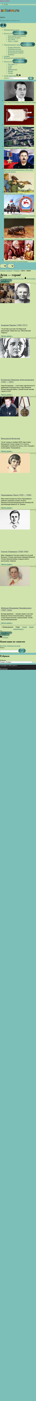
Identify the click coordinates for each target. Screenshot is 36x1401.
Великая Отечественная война (14, 58)
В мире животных (14, 47)
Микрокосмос (12, 69)
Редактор (31, 278)
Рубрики (17, 270)
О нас (6, 4)
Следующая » (18, 629)
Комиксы (11, 54)
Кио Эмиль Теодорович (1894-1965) (16, 102)
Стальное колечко (10, 261)
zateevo (2, 17)
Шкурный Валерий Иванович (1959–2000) (18, 170)
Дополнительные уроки (12, 45)
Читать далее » (7, 336)
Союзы (10, 73)
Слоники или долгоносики (13, 239)
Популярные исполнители (17, 36)
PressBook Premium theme (16, 669)
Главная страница (6, 270)
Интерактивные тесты (11, 30)
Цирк (10, 68)
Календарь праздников (16, 51)
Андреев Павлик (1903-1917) (14, 325)
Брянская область (10, 172)
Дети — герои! (13, 41)
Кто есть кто (8, 33)
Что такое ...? (23, 126)
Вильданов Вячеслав (10, 438)
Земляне (7, 56)
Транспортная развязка (12, 148)
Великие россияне (14, 37)
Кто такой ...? (20, 194)
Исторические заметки (16, 52)
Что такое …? (12, 64)
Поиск (2, 647)
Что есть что (8, 61)
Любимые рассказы (14, 49)
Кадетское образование (17, 217)
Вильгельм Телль (10, 194)
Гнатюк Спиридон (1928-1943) (14, 552)
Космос (10, 71)
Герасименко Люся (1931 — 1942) (16, 495)
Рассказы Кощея (22, 261)
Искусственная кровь (11, 126)
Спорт (10, 66)
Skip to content (5, 1)
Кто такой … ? (13, 39)
